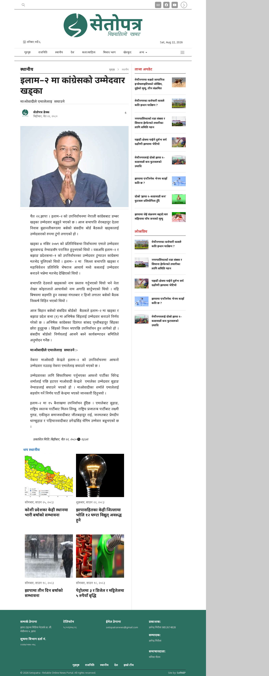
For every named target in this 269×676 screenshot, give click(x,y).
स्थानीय (59, 52)
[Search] (23, 4)
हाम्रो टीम (129, 665)
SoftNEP (181, 672)
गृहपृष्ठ (27, 52)
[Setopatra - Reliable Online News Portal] (103, 35)
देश (72, 52)
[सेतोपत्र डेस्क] (25, 113)
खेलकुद (127, 52)
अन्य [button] (142, 52)
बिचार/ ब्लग (109, 52)
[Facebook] (166, 4)
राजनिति (42, 52)
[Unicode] (158, 4)
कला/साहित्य (88, 52)
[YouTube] (175, 4)
